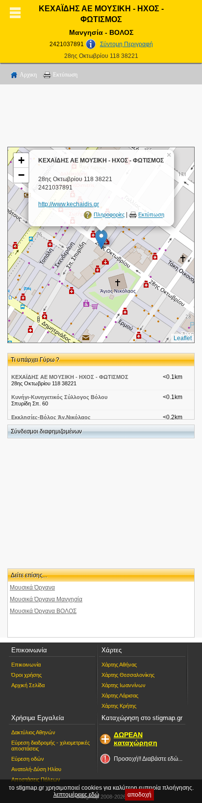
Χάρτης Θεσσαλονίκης (127, 675)
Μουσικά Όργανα (32, 587)
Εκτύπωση (65, 74)
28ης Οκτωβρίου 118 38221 (101, 56)
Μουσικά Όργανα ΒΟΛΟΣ (43, 611)
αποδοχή (139, 794)
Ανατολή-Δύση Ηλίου (36, 769)
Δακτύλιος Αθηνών (33, 732)
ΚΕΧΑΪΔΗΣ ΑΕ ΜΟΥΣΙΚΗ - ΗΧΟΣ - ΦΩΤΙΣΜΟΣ (69, 377)
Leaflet (183, 338)
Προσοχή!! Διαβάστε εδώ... (148, 758)
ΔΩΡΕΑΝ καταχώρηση (135, 739)
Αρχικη (28, 74)
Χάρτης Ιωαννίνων (123, 685)
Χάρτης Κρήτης (118, 706)
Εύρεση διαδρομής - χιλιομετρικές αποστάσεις (50, 745)
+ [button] (21, 160)
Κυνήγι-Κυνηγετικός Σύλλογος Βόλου (59, 397)
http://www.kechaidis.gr (68, 204)
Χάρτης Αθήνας (119, 665)
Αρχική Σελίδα (28, 685)
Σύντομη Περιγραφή (126, 44)
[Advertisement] (101, 117)
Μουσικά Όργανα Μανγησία (46, 599)
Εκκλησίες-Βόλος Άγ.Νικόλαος (51, 417)
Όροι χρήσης (26, 675)
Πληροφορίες (109, 215)
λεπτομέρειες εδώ (76, 794)
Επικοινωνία (26, 665)
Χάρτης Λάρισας (119, 695)
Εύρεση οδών (27, 759)
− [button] (21, 175)
